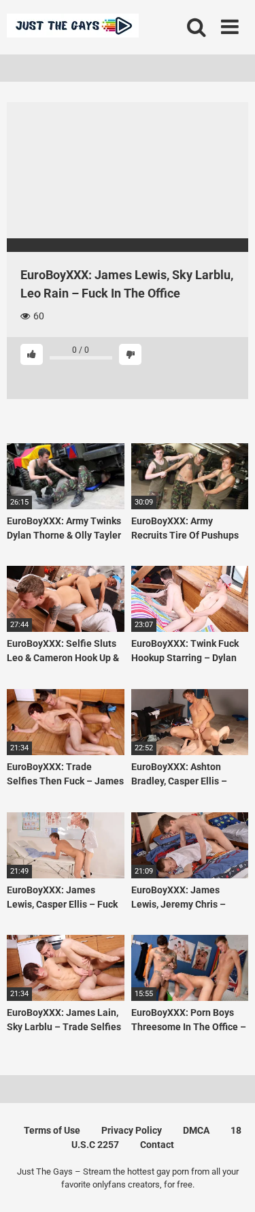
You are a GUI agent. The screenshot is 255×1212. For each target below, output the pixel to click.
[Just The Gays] (73, 28)
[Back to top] (229, 1184)
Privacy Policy (131, 1130)
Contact (157, 1144)
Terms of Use (52, 1130)
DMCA (196, 1130)
